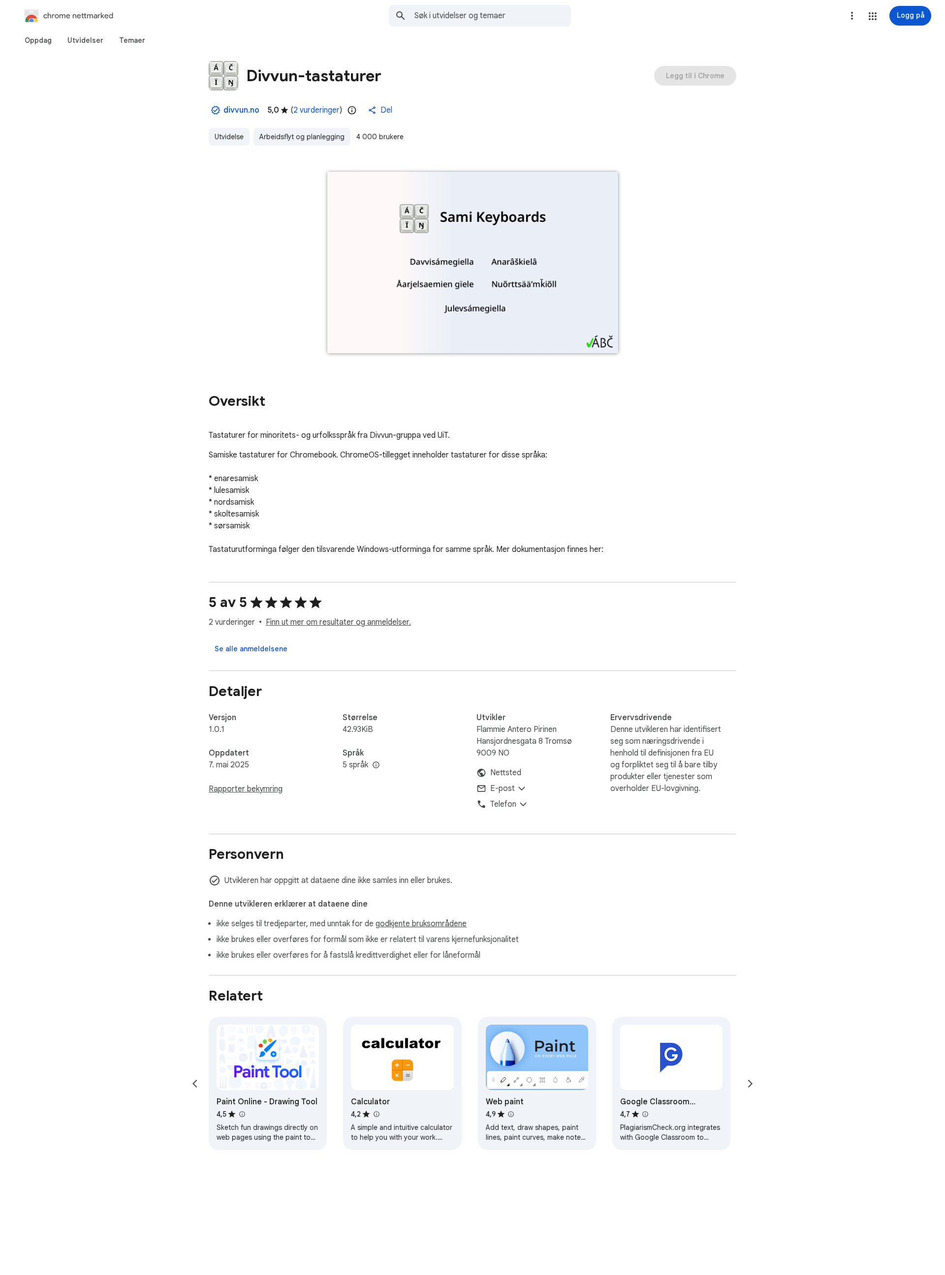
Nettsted (505, 773)
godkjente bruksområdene (421, 924)
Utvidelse (229, 136)
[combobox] (492, 16)
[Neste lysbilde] (750, 1083)
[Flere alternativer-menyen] (852, 16)
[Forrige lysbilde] (195, 1083)
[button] (872, 16)
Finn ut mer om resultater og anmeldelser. (338, 622)
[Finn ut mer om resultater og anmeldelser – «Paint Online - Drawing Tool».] (241, 1114)
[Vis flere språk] (376, 765)
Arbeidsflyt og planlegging (302, 136)
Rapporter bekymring (246, 789)
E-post (502, 788)
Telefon (503, 804)
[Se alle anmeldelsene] (251, 649)
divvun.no (241, 110)
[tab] (38, 40)
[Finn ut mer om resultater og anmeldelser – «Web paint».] (511, 1114)
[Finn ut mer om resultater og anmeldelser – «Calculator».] (376, 1114)
